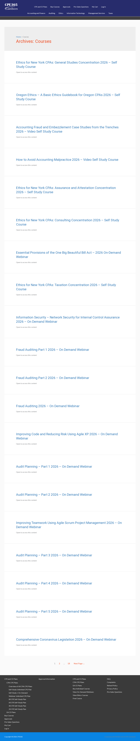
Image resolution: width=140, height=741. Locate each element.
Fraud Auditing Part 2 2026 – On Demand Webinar (52, 378)
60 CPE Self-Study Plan (17, 702)
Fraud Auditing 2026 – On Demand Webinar (48, 406)
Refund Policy (112, 685)
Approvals (8, 719)
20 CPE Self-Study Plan (17, 709)
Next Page (79, 663)
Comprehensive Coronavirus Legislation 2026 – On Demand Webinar (66, 639)
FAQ (108, 679)
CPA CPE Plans (12, 683)
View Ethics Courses (80, 695)
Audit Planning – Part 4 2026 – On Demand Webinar (54, 583)
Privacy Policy (112, 689)
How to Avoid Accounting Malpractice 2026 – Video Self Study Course (67, 160)
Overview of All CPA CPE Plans (20, 686)
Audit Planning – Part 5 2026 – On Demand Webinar (54, 611)
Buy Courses (9, 715)
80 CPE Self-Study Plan (17, 699)
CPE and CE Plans (11, 679)
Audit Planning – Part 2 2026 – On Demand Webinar (54, 494)
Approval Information (47, 679)
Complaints (111, 682)
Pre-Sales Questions (11, 722)
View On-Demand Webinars (83, 692)
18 (69, 663)
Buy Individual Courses (81, 689)
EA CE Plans (11, 712)
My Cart (7, 725)
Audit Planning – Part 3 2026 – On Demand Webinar (54, 555)
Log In (6, 728)
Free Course (77, 698)
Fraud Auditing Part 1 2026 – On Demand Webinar (52, 350)
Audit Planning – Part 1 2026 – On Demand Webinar (54, 466)
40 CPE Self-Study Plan (17, 706)
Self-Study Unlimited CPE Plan (20, 689)
